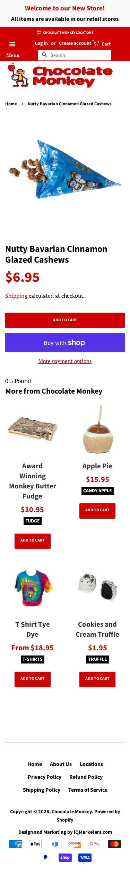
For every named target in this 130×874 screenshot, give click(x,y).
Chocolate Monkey (73, 77)
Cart (106, 44)
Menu (13, 55)
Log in (41, 43)
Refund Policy (86, 777)
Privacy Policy (44, 777)
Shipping (16, 295)
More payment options (65, 360)
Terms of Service (87, 790)
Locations (91, 764)
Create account (75, 43)
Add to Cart (32, 540)
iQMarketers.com (93, 832)
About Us (61, 764)
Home (11, 104)
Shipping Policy (41, 790)
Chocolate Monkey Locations (67, 32)
